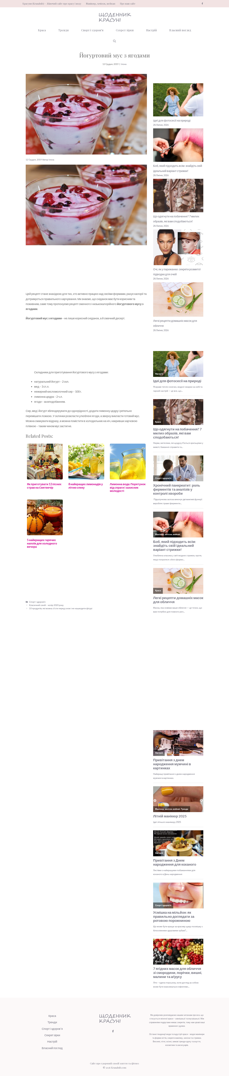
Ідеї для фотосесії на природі (172, 120)
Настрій (151, 30)
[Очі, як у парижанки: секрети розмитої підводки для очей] (178, 248)
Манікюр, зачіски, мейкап (100, 3)
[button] (114, 41)
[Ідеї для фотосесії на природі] (178, 100)
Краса (42, 30)
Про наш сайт (127, 3)
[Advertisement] (86, 268)
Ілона (123, 64)
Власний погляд (180, 30)
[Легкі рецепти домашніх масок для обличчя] (178, 300)
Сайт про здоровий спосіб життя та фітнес (114, 1063)
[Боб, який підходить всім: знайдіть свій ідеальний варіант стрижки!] (178, 145)
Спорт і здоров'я (37, 601)
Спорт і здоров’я (92, 30)
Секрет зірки (125, 30)
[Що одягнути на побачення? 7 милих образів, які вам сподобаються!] (178, 196)
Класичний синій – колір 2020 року (46, 605)
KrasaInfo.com (118, 1067)
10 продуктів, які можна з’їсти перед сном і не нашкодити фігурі (60, 608)
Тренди (63, 30)
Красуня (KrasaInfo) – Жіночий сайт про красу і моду (52, 3)
